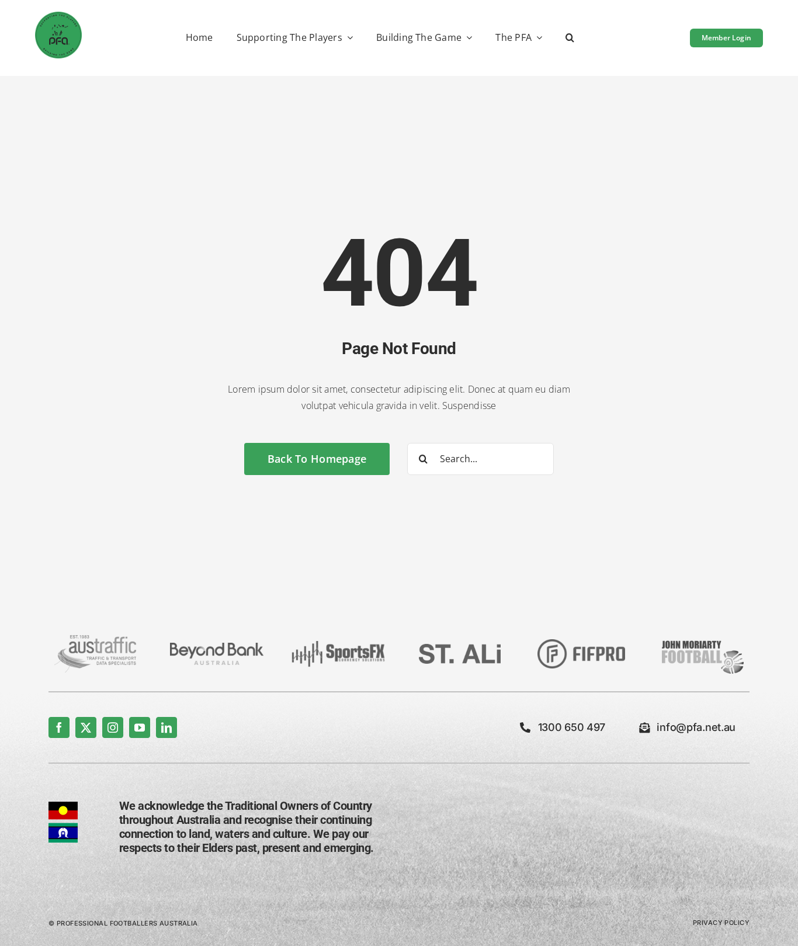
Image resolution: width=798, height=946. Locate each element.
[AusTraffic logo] (95, 639)
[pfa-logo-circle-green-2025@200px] (58, 16)
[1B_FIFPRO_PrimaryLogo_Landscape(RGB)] (581, 643)
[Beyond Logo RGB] (216, 647)
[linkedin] (166, 727)
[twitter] (85, 727)
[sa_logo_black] (460, 648)
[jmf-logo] (703, 639)
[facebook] (59, 727)
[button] (569, 38)
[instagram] (112, 727)
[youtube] (139, 727)
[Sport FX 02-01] (338, 645)
